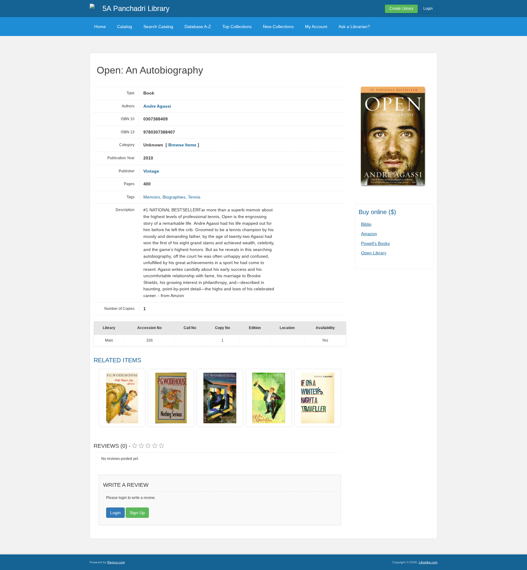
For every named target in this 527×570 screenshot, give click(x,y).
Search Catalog (158, 26)
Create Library (401, 8)
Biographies (174, 197)
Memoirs (151, 197)
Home (100, 26)
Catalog (124, 26)
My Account (316, 26)
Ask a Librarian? (354, 26)
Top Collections (237, 26)
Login (428, 8)
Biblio (366, 224)
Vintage (151, 171)
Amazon (369, 233)
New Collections (278, 26)
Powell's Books (375, 243)
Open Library (373, 252)
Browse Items (182, 145)
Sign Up (137, 512)
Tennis (194, 197)
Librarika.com (428, 562)
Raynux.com (116, 562)
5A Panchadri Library (136, 8)
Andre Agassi (157, 106)
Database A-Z (198, 26)
